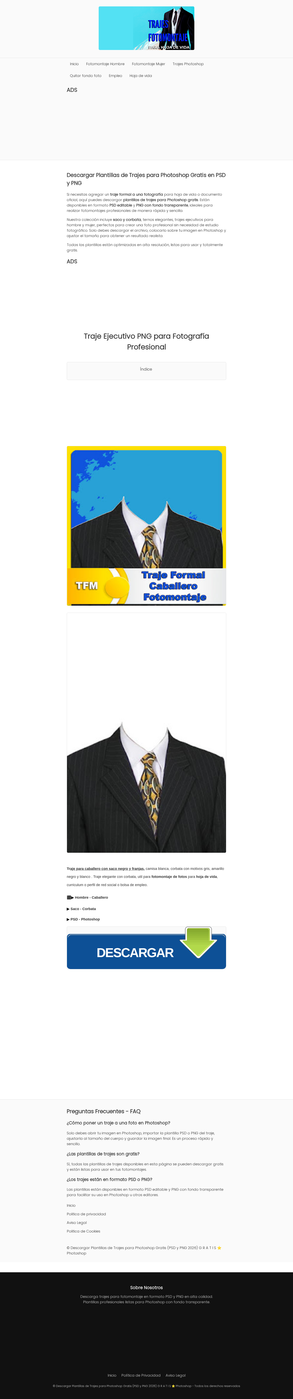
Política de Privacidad (141, 1375)
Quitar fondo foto (85, 75)
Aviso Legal (77, 1222)
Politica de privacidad (86, 1214)
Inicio (74, 63)
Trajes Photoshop (188, 63)
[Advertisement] (146, 127)
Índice (146, 369)
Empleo (115, 75)
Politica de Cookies (83, 1231)
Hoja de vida (141, 75)
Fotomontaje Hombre (105, 63)
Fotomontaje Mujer (148, 63)
